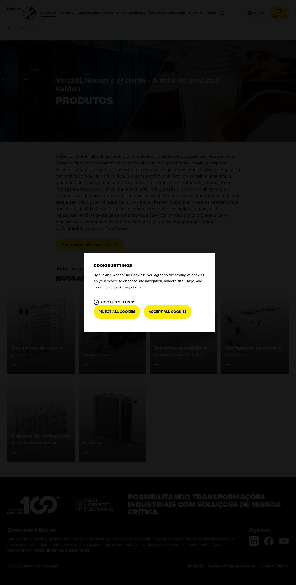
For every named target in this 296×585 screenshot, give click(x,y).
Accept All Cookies (168, 311)
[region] (149, 292)
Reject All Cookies (116, 311)
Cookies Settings (118, 302)
